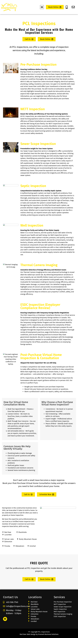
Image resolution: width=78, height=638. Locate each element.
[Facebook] (5, 619)
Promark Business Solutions (48, 634)
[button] (42, 7)
